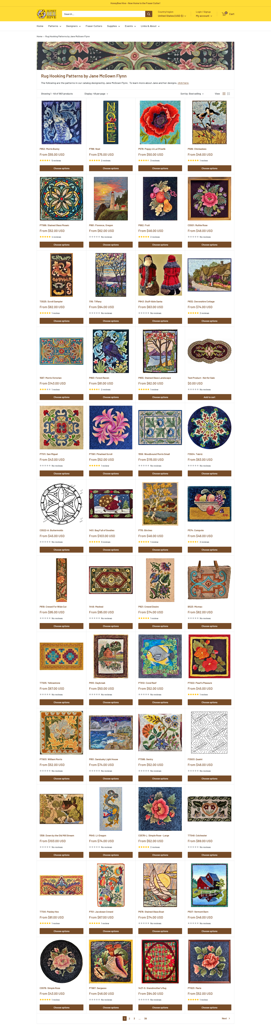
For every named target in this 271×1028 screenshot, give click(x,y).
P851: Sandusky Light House (103, 759)
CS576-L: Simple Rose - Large (153, 835)
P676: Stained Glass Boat (151, 911)
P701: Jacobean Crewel (101, 911)
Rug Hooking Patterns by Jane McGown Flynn (67, 36)
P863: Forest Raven (99, 377)
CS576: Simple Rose (50, 988)
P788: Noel (94, 148)
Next (224, 1018)
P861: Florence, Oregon (101, 225)
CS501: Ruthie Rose (197, 225)
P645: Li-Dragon (97, 835)
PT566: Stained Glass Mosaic (54, 225)
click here (183, 82)
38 (145, 1018)
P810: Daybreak (97, 682)
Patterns (53, 25)
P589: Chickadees (197, 148)
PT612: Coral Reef (147, 682)
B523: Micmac (195, 606)
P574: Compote (196, 530)
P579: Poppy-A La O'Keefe (151, 148)
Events (129, 25)
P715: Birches (145, 530)
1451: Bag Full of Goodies (101, 530)
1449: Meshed (96, 606)
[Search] (148, 14)
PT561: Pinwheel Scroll (100, 454)
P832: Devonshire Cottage (201, 301)
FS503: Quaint (195, 759)
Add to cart (209, 397)
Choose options (61, 168)
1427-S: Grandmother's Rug (152, 988)
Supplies (112, 25)
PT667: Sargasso (97, 988)
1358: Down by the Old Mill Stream (57, 835)
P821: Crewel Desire (148, 606)
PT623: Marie (194, 988)
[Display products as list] (228, 93)
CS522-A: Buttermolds (51, 530)
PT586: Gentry (145, 759)
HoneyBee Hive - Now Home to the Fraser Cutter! (135, 3)
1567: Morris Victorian (51, 377)
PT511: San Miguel (49, 454)
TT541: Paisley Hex (49, 911)
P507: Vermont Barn (198, 911)
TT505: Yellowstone (50, 682)
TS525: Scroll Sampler (51, 301)
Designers (72, 25)
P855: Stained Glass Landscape (154, 377)
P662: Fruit (144, 225)
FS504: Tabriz (195, 454)
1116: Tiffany (95, 301)
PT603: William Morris (51, 759)
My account (203, 15)
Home (40, 25)
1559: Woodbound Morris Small (154, 454)
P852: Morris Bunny (49, 148)
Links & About (149, 25)
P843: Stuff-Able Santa (150, 301)
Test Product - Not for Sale (201, 377)
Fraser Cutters (94, 25)
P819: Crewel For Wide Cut (53, 606)
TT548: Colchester (197, 835)
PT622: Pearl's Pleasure (200, 682)
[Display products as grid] (224, 93)
